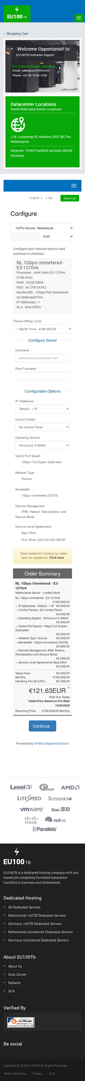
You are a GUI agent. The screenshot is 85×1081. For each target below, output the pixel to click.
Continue (42, 726)
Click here (56, 557)
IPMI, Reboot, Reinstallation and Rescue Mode (40, 514)
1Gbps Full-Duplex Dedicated (41, 462)
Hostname (22, 350)
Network (14, 982)
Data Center (17, 974)
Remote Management (30, 506)
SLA (11, 991)
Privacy (37, 1073)
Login (49, 198)
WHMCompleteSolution (51, 743)
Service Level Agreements (33, 526)
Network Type (24, 472)
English (35, 198)
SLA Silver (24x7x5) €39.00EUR (43, 540)
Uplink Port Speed (27, 456)
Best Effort (28, 533)
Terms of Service (15, 1073)
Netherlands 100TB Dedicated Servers (37, 915)
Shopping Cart (17, 33)
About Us (15, 966)
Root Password (25, 368)
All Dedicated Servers (24, 907)
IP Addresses (24, 401)
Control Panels (25, 419)
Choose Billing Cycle (27, 321)
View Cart (70, 198)
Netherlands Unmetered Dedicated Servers (40, 931)
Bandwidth (22, 489)
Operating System (27, 437)
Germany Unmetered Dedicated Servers (38, 940)
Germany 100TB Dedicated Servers (35, 923)
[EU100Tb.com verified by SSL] (20, 1022)
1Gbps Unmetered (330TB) (39, 495)
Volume (26, 479)
